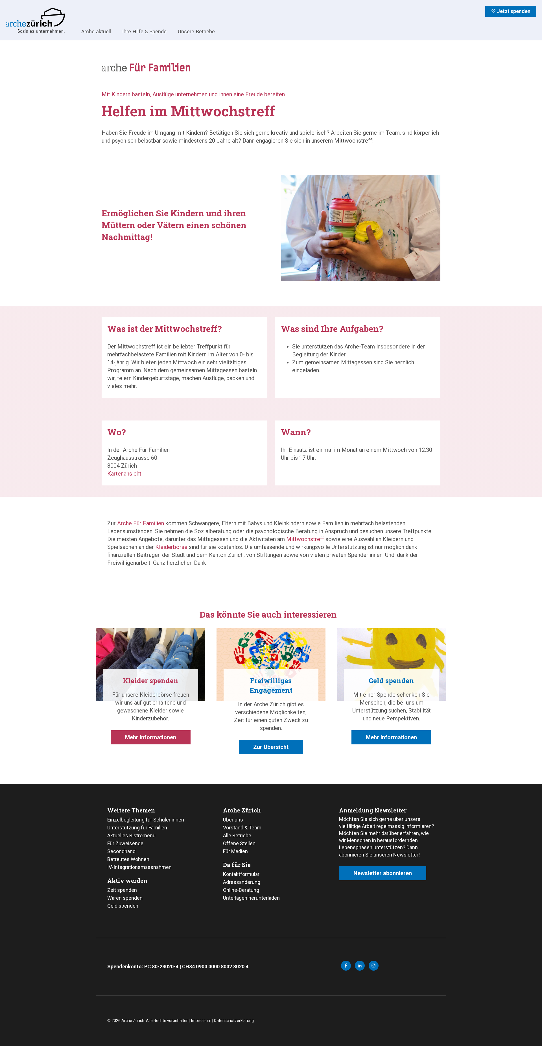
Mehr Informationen (150, 737)
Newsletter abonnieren (382, 873)
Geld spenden (122, 906)
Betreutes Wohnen (128, 859)
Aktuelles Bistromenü (131, 835)
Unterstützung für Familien (137, 828)
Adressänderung (241, 882)
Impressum (201, 1020)
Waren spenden (125, 898)
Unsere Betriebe (196, 31)
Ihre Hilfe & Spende (144, 31)
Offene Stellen (239, 843)
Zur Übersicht (271, 747)
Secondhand (121, 851)
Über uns (233, 820)
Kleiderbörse (171, 547)
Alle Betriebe (237, 835)
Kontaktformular (241, 874)
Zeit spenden (122, 890)
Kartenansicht (124, 473)
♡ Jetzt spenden (510, 11)
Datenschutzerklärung (234, 1020)
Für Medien (235, 851)
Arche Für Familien (140, 523)
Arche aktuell (96, 31)
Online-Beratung (241, 890)
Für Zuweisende (125, 843)
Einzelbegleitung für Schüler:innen (145, 820)
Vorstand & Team (242, 828)
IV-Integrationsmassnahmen (139, 867)
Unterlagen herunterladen (251, 898)
